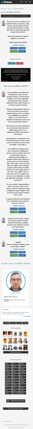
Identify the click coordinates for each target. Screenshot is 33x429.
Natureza (22, 382)
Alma (14, 374)
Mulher (14, 371)
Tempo (7, 369)
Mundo (14, 366)
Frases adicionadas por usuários (16, 408)
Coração (7, 371)
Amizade (7, 374)
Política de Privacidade (14, 427)
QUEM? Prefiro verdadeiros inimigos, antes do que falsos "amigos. (18, 244)
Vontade (22, 393)
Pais (6, 390)
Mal (20, 374)
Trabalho (22, 379)
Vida (14, 363)
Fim (6, 387)
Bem (21, 366)
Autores (13, 323)
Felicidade (22, 371)
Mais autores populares (15, 352)
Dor (20, 385)
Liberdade (7, 379)
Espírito (22, 387)
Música (14, 390)
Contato (22, 427)
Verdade (22, 369)
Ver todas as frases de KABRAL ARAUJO (15, 263)
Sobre (27, 424)
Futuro (6, 393)
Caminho (15, 385)
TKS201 (17, 16)
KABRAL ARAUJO (19, 45)
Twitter (17, 424)
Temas (25, 323)
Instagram (22, 424)
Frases (6, 323)
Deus (14, 369)
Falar (14, 387)
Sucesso (22, 390)
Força (14, 382)
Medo (6, 377)
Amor (6, 363)
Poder (21, 377)
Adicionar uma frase (17, 401)
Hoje (14, 377)
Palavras (15, 379)
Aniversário (15, 393)
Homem (22, 363)
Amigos (7, 366)
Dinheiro (7, 382)
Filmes (19, 323)
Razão (6, 385)
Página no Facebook (9, 424)
